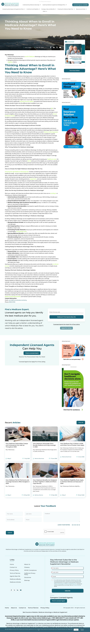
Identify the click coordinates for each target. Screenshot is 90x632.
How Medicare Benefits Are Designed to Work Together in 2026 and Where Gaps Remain (45, 481)
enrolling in (53, 193)
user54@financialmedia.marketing (17, 300)
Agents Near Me (15, 576)
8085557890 (12, 302)
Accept (76, 629)
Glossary (27, 567)
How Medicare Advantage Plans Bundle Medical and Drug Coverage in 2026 (44, 445)
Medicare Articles (15, 582)
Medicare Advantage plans (51, 132)
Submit (10, 532)
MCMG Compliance (30, 570)
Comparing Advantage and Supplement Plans (13, 9)
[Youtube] (20, 590)
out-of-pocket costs (21, 231)
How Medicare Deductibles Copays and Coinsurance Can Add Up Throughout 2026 (17, 445)
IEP (52, 108)
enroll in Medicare (29, 56)
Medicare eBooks (15, 579)
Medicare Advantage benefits (13, 296)
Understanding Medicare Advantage (31, 4)
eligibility (10, 62)
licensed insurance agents (27, 101)
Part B (29, 161)
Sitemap (27, 580)
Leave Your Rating (64, 524)
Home (12, 564)
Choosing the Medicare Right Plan (65, 9)
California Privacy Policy (29, 574)
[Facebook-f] (11, 590)
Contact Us (13, 567)
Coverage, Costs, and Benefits (48, 9)
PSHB (44, 11)
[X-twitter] (14, 590)
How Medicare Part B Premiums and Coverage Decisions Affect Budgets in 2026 (18, 481)
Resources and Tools (80, 9)
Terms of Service (15, 573)
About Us (27, 564)
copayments (33, 179)
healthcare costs (51, 159)
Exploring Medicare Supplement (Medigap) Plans (54, 4)
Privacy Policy (14, 570)
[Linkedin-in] (17, 590)
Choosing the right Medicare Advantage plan (17, 171)
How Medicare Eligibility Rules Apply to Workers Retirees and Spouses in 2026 (72, 481)
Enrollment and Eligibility (33, 9)
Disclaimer (27, 577)
